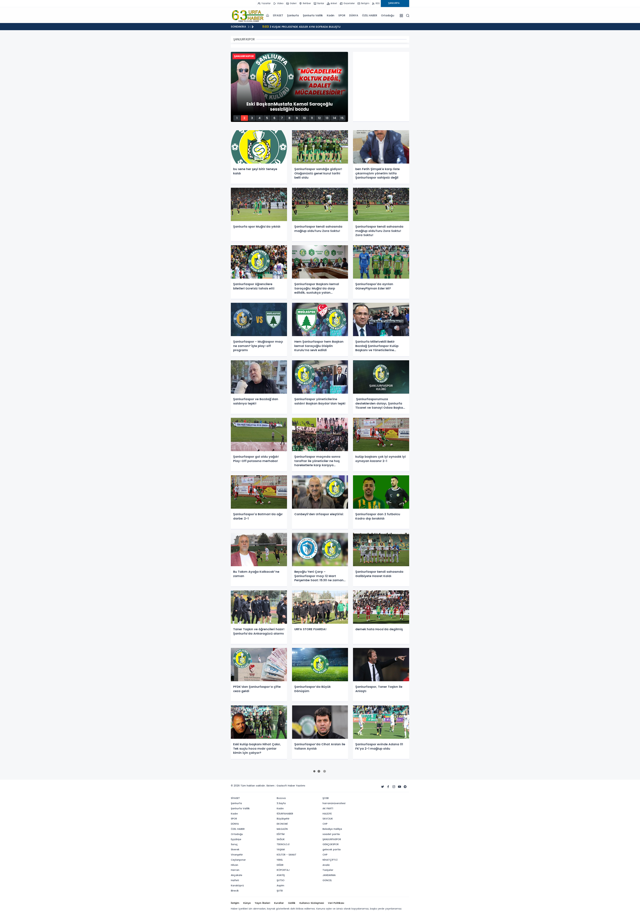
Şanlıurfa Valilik (313, 15)
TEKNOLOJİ (283, 844)
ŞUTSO (280, 880)
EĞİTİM (280, 834)
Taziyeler (327, 870)
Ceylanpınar (238, 859)
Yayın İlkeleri (262, 903)
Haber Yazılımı (296, 785)
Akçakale (236, 875)
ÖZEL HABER (369, 15)
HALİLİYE (327, 813)
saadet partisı (331, 834)
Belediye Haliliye (332, 829)
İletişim (235, 903)
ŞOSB (325, 798)
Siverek (235, 849)
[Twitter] (382, 787)
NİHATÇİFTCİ (330, 859)
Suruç (234, 844)
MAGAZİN (282, 829)
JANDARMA (329, 875)
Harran (235, 870)
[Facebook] (388, 787)
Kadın (330, 15)
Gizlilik (291, 903)
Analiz (326, 865)
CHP (324, 823)
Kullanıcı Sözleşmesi (312, 903)
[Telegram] (405, 787)
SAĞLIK (281, 839)
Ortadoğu (387, 15)
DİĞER (280, 865)
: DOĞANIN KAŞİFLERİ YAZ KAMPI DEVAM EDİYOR (297, 27)
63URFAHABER (285, 813)
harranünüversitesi (333, 803)
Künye (247, 903)
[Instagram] (394, 787)
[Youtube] (399, 787)
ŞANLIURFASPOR (331, 839)
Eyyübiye (236, 839)
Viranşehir (237, 854)
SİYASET (278, 15)
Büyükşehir (283, 818)
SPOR (341, 15)
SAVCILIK (327, 818)
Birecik (235, 890)
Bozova (281, 798)
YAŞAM (281, 849)
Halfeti (235, 880)
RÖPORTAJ (283, 870)
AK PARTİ (327, 808)
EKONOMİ (282, 823)
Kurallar (279, 903)
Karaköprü (237, 885)
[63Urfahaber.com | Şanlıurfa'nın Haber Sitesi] (247, 15)
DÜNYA (353, 15)
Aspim (280, 885)
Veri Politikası (336, 903)
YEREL (280, 859)
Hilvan (234, 865)
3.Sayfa (281, 803)
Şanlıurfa (293, 15)
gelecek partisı (331, 849)
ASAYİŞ (281, 875)
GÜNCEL (327, 880)
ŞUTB (280, 890)
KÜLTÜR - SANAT (286, 854)
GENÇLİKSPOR (330, 844)
